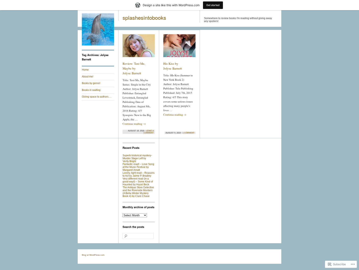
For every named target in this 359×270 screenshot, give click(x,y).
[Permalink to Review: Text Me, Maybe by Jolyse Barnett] (139, 47)
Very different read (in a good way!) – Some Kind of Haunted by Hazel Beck (138, 181)
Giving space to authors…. (97, 96)
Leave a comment (149, 132)
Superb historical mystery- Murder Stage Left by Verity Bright (137, 158)
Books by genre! (91, 83)
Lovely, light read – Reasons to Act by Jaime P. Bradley (139, 174)
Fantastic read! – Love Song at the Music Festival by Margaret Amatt (138, 167)
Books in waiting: (91, 90)
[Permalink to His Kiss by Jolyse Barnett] (179, 47)
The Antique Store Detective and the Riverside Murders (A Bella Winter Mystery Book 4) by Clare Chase (138, 192)
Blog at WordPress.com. (93, 255)
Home (85, 69)
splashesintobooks (144, 17)
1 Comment (188, 133)
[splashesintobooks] (98, 44)
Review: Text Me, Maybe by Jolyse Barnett (134, 68)
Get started (213, 5)
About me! (87, 76)
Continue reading (134, 124)
